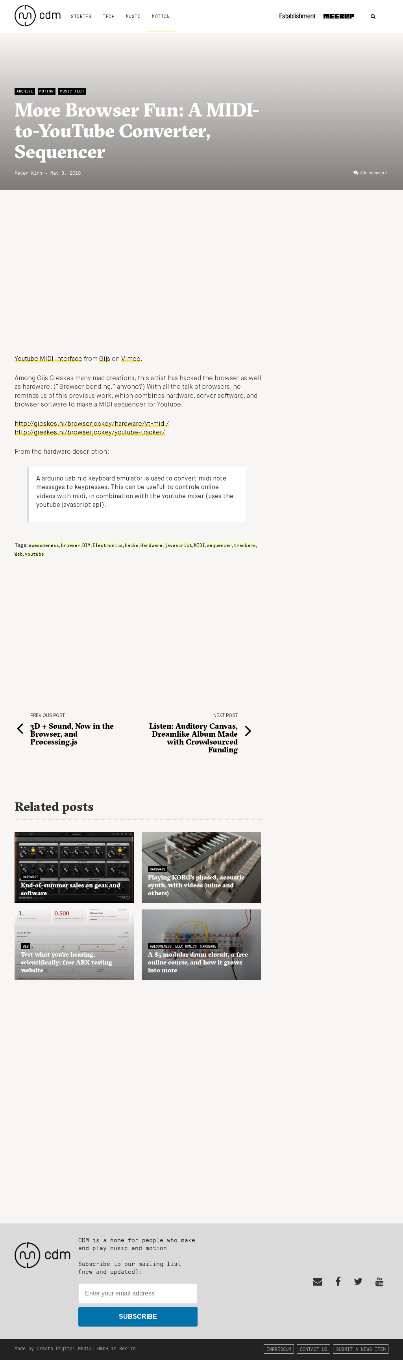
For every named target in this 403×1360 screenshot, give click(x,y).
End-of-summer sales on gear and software (70, 889)
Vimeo (130, 359)
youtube (34, 554)
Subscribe (138, 1316)
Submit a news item (361, 1348)
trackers (245, 545)
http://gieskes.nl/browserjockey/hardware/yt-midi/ (92, 424)
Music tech (72, 91)
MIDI (199, 545)
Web (19, 554)
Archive (25, 91)
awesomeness (44, 545)
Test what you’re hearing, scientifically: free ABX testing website (66, 962)
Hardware (151, 545)
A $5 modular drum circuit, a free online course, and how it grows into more (198, 962)
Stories (81, 16)
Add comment (373, 173)
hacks (132, 545)
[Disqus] (138, 1097)
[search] (373, 16)
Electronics (107, 545)
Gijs (104, 359)
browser (70, 545)
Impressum (278, 1348)
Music (133, 16)
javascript (178, 545)
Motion (161, 16)
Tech (109, 16)
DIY (86, 545)
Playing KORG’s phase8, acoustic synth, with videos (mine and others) (196, 885)
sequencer (219, 545)
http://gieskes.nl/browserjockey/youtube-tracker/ (90, 433)
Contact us (313, 1348)
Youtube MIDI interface (48, 359)
